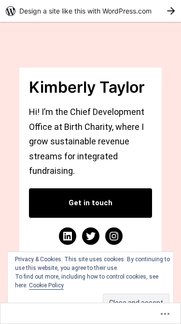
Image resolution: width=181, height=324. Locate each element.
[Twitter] (90, 236)
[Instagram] (114, 236)
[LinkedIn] (67, 236)
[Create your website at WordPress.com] (90, 11)
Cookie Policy (46, 285)
